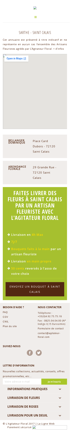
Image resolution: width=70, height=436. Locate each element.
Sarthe (24, 32)
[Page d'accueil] (35, 7)
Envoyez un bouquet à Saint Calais (35, 289)
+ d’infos (58, 48)
